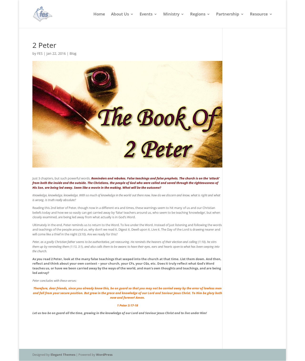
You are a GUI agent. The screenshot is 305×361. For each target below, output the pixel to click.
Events (146, 14)
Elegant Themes (63, 354)
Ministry (171, 14)
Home (99, 14)
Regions (197, 14)
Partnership (227, 14)
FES (40, 53)
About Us (120, 14)
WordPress (104, 354)
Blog (73, 53)
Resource (259, 14)
